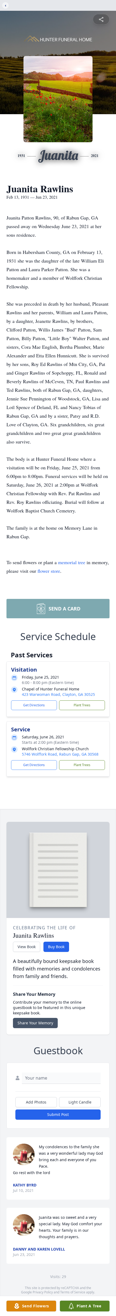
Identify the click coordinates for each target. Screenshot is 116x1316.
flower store (48, 571)
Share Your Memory (35, 1022)
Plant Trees (82, 705)
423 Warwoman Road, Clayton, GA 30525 (58, 694)
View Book (27, 946)
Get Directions (34, 705)
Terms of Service (72, 1292)
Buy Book (56, 946)
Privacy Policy (43, 1292)
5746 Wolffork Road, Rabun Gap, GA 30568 (60, 754)
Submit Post (58, 1114)
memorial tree (71, 562)
